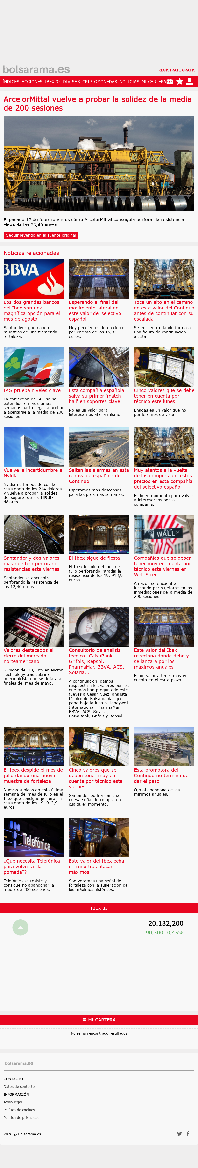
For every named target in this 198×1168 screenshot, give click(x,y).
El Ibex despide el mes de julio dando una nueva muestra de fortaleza (33, 775)
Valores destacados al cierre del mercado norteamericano (28, 655)
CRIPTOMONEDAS (99, 81)
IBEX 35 (53, 81)
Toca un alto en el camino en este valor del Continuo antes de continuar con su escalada (164, 310)
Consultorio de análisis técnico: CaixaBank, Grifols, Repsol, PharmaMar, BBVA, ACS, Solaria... (96, 661)
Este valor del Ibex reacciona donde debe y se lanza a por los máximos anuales (161, 658)
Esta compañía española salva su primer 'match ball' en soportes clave (96, 395)
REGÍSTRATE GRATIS (177, 70)
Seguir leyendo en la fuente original (41, 235)
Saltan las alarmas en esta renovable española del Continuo (99, 475)
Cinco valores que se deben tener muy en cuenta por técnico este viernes (95, 778)
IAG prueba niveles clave (32, 390)
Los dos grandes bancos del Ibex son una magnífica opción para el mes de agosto (32, 310)
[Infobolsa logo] (36, 70)
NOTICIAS (129, 81)
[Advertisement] (99, 34)
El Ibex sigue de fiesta (94, 558)
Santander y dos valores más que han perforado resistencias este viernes (31, 563)
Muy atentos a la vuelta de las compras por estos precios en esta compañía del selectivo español (163, 478)
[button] (180, 1135)
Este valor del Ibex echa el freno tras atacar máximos (96, 866)
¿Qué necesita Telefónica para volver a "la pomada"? (32, 866)
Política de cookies (19, 1110)
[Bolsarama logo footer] (19, 1063)
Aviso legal (13, 1102)
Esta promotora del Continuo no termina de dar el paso (161, 775)
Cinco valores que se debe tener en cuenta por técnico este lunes (164, 395)
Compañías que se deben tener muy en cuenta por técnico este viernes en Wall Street (163, 566)
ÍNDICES (10, 81)
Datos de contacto (19, 1087)
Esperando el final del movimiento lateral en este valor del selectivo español (95, 310)
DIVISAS (71, 81)
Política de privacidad (22, 1117)
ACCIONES (32, 81)
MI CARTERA (154, 81)
